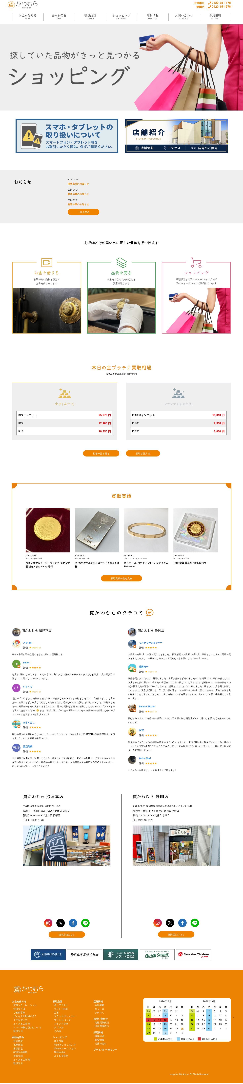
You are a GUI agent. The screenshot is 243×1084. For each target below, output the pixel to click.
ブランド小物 (61, 1023)
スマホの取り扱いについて (27, 1027)
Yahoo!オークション (65, 1048)
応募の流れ (100, 1043)
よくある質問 (61, 1055)
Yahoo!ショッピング (65, 1044)
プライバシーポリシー (105, 1049)
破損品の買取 (20, 1052)
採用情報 (98, 1032)
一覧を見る (83, 212)
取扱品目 (18, 1031)
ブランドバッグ (62, 1020)
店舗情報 (98, 1001)
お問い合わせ (101, 1018)
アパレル (58, 1027)
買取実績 (18, 1055)
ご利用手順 (19, 1012)
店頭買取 (18, 1041)
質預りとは (19, 1008)
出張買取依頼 (102, 1026)
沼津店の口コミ (67, 934)
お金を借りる (19, 1001)
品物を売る (18, 1037)
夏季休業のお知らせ (78, 194)
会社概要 (99, 1005)
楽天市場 (58, 1041)
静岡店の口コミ (176, 934)
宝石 (56, 1012)
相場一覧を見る (101, 453)
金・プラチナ (61, 1005)
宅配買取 (18, 1044)
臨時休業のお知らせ (78, 204)
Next (233, 1017)
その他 (57, 1031)
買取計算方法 (143, 453)
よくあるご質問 (21, 1023)
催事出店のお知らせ (78, 183)
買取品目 (57, 1001)
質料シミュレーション (25, 1005)
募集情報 (99, 1039)
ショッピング (60, 1037)
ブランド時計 (61, 1008)
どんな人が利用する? (24, 1016)
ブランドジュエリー (64, 1016)
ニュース (99, 1008)
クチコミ (99, 1012)
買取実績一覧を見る (121, 578)
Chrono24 (59, 1052)
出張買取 (18, 1048)
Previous (140, 1017)
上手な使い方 (20, 1020)
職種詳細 (99, 1036)
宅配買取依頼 (102, 1022)
